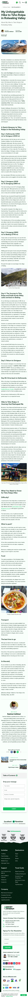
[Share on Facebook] (11, 752)
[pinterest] (12, 963)
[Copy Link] (20, 752)
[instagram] (9, 963)
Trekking (3, 853)
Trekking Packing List (20, 873)
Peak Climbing (4, 856)
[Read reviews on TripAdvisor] (18, 821)
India (16, 860)
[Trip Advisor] (7, 969)
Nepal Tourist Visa (19, 871)
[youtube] (17, 963)
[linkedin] (14, 963)
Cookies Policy (9, 996)
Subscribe (8, 947)
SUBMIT (14, 808)
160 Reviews (22, 823)
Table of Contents (9, 775)
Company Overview (6, 895)
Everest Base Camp (17, 506)
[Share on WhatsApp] (17, 752)
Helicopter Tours (5, 863)
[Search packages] (20, 2)
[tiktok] (19, 963)
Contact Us (3, 882)
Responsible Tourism (6, 897)
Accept (23, 995)
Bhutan (17, 858)
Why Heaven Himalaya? (7, 892)
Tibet (16, 856)
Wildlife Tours (4, 860)
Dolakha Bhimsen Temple (7, 389)
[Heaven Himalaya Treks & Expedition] (5, 2)
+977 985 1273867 (9, 924)
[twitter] (7, 963)
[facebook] (4, 963)
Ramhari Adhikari (14, 714)
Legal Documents (5, 899)
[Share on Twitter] (14, 752)
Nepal (16, 853)
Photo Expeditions (5, 858)
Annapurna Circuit (5, 508)
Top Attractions (19, 884)
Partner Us (3, 879)
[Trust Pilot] (17, 969)
